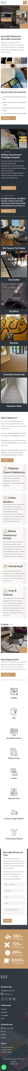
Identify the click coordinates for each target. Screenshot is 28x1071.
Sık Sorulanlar (4, 1015)
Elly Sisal (3, 1031)
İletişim (3, 1018)
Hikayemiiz (4, 1009)
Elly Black (14, 311)
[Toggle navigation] (25, 2)
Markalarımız (4, 1012)
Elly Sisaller (14, 279)
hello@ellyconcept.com (7, 990)
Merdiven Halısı (14, 406)
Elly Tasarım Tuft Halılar (14, 248)
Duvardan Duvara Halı (14, 374)
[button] (2, 999)
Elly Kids (14, 343)
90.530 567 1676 (7, 876)
